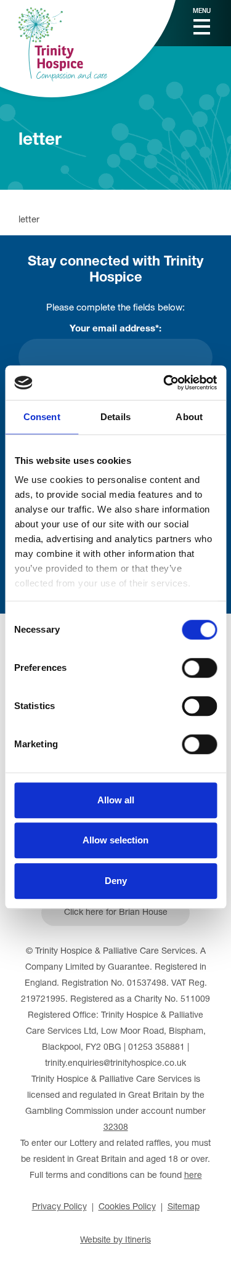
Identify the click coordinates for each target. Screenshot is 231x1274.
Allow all (115, 800)
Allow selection (115, 840)
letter (28, 220)
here (193, 1176)
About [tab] (189, 417)
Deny (116, 880)
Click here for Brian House (116, 913)
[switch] (199, 668)
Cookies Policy (127, 1207)
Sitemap (184, 1207)
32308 (115, 1128)
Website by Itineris (115, 1240)
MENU (202, 12)
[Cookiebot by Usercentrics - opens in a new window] (164, 383)
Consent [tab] (41, 417)
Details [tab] (115, 417)
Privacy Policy (59, 1207)
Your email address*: (115, 329)
